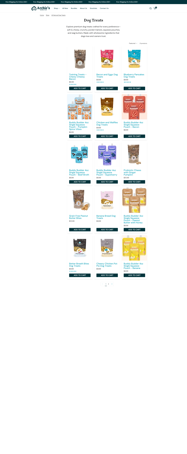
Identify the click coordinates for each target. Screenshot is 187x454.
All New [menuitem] (65, 8)
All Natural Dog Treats (58, 15)
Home (42, 15)
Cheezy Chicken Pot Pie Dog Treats (106, 265)
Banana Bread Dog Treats (106, 217)
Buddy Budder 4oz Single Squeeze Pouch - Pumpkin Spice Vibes (79, 125)
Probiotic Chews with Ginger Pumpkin (132, 172)
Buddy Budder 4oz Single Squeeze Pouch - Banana (133, 266)
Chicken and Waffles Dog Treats (107, 123)
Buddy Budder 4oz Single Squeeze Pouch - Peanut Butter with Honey (133, 219)
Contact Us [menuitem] (104, 8)
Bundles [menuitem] (74, 8)
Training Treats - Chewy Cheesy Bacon (77, 76)
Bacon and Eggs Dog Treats (107, 75)
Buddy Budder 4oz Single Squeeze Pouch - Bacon (133, 124)
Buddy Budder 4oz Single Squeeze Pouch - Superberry (106, 172)
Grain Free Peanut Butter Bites (78, 217)
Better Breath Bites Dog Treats (79, 265)
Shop (47, 15)
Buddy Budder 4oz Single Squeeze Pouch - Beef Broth (79, 172)
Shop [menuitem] (56, 8)
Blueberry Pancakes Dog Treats (134, 75)
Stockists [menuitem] (93, 8)
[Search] (151, 8)
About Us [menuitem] (83, 8)
